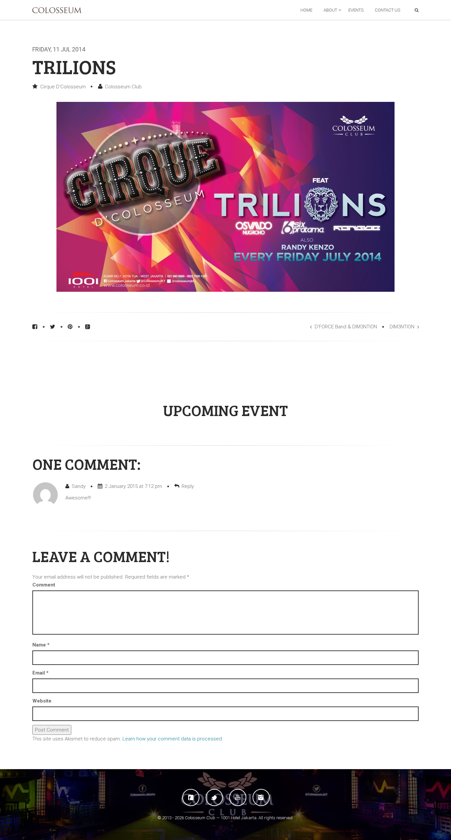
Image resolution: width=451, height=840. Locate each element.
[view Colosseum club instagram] (261, 797)
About (330, 10)
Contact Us (387, 10)
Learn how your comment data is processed (172, 739)
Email (40, 673)
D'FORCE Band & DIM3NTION (346, 327)
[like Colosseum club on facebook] (190, 797)
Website (42, 701)
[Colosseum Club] (57, 10)
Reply (188, 486)
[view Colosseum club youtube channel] (237, 797)
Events (356, 10)
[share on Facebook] (34, 326)
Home (306, 10)
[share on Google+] (87, 326)
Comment (43, 585)
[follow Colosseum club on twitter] (214, 797)
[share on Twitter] (52, 326)
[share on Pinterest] (70, 326)
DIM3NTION (402, 327)
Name (41, 645)
